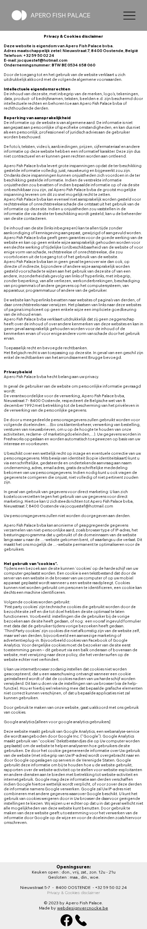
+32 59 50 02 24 (111, 887)
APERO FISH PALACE (60, 15)
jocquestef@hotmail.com (89, 506)
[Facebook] (66, 920)
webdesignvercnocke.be (82, 908)
